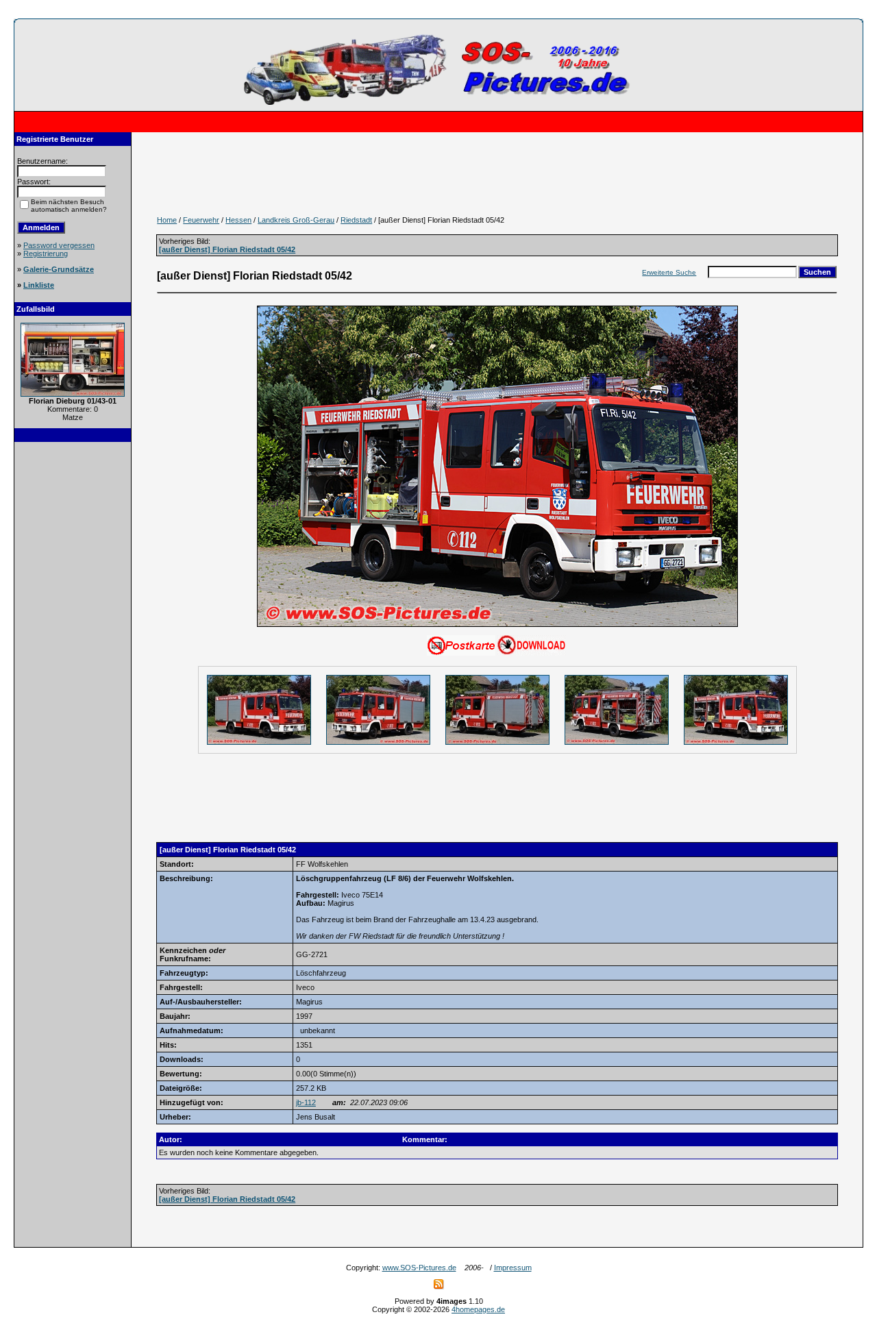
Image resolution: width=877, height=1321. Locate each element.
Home (167, 220)
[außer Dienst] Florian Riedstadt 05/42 (227, 249)
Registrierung (45, 253)
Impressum (513, 1267)
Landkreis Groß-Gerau (296, 220)
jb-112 (306, 1102)
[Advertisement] (72, 656)
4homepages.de (478, 1309)
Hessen (238, 220)
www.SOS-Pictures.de (419, 1267)
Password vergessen (59, 245)
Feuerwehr (201, 220)
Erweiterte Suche (669, 272)
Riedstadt (356, 220)
